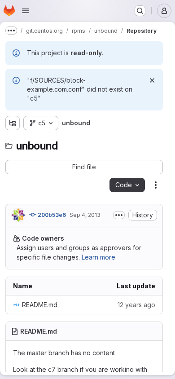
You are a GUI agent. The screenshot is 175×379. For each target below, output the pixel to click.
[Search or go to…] (140, 10)
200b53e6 (51, 215)
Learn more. (99, 257)
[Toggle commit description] (119, 215)
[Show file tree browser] (12, 123)
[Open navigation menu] (25, 11)
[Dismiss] (152, 80)
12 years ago (136, 304)
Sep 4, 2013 (85, 215)
